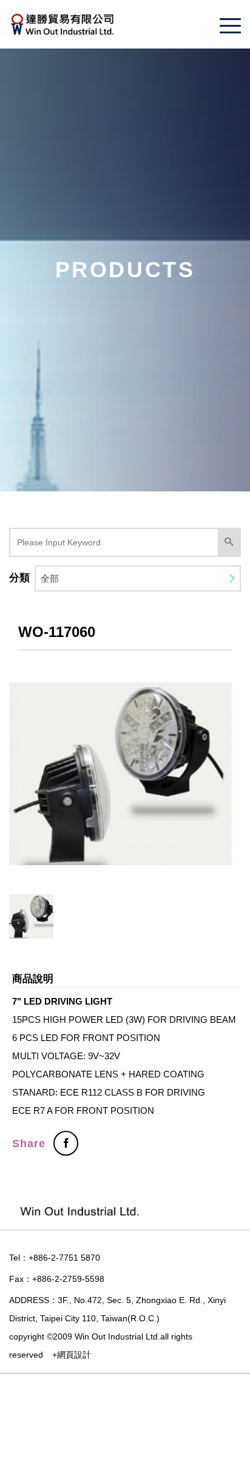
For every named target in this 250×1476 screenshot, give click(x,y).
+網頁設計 (71, 1355)
